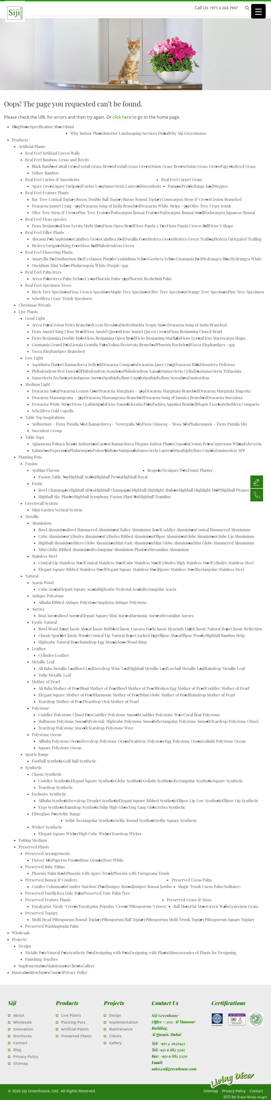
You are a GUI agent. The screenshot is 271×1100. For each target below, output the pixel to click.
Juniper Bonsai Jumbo (152, 886)
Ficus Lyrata (191, 338)
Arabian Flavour (46, 470)
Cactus (103, 443)
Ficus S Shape (221, 225)
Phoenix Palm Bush (49, 873)
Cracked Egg (146, 635)
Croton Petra (200, 443)
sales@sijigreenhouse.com (174, 1068)
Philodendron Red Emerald (56, 371)
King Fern (71, 245)
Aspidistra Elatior (47, 364)
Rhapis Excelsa (209, 404)
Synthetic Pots (81, 952)
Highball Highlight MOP (199, 490)
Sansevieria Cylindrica (182, 371)
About (69, 126)
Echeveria (252, 443)
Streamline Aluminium (169, 549)
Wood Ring (137, 642)
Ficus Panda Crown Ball (188, 225)
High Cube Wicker (95, 833)
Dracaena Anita (45, 391)
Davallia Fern (136, 239)
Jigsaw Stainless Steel (177, 569)
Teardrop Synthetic (55, 787)
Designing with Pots (112, 952)
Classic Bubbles (104, 628)
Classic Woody (78, 635)
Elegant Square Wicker (58, 833)
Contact (56, 972)
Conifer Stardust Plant (87, 886)
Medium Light (37, 384)
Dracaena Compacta (119, 364)
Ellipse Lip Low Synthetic (199, 800)
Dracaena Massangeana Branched (114, 397)
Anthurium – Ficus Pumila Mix (59, 424)
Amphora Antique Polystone (122, 602)
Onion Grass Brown (168, 166)
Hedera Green (160, 239)
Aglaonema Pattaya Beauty (55, 443)
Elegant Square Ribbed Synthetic (148, 800)
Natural (31, 576)
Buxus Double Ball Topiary (99, 199)
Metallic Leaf (43, 661)
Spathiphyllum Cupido (123, 377)
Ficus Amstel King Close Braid (58, 331)
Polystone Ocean (46, 734)
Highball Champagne (113, 490)
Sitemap (20, 1063)
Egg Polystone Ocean (183, 741)
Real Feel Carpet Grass (181, 179)
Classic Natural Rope (212, 628)
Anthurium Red (70, 258)
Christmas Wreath (35, 305)
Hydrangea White (246, 258)
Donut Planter (200, 470)
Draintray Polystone (147, 741)
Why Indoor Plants (87, 133)
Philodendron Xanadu (142, 371)
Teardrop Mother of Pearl (61, 701)
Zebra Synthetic (171, 807)
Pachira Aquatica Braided (174, 404)
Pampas (175, 186)
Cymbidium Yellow (131, 258)
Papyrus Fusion (66, 860)
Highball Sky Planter (56, 496)
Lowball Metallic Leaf (186, 668)
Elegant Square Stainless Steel (131, 569)
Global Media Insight (252, 1097)
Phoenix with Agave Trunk (89, 873)
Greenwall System (41, 503)
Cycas (90, 278)
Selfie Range (70, 813)
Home (25, 126)
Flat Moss (198, 906)
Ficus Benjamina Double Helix (58, 338)
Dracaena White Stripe (52, 404)
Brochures (40, 972)
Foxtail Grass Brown (96, 166)
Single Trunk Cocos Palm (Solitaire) (209, 886)
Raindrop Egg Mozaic (99, 642)
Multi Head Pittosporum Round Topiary (67, 919)
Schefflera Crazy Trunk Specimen (62, 298)
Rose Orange (91, 860)
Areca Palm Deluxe (68, 278)
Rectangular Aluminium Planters (120, 549)
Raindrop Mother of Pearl (212, 694)
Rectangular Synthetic (193, 780)
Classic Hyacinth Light (174, 628)
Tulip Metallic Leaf (54, 675)
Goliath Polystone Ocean (224, 741)
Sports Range (37, 754)
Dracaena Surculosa (224, 397)
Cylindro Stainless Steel (232, 562)
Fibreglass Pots (45, 813)
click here (121, 117)
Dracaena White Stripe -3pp (165, 206)
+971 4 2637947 (172, 1043)
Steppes (221, 186)
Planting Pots (30, 457)
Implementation (33, 965)
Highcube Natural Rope (59, 642)
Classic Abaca (79, 628)
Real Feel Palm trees (43, 272)
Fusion (31, 463)
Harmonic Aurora (145, 615)
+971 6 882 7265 (171, 1049)
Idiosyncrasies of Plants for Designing (202, 952)
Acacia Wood (43, 582)
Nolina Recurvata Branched (132, 344)
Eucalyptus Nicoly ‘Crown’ (55, 906)
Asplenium (64, 239)
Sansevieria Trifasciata (221, 371)
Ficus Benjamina (46, 225)
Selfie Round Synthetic (135, 820)
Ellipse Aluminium (169, 536)
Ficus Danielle (118, 404)
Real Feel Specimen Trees (48, 285)
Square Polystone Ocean (60, 747)
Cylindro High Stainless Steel (185, 562)
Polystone (40, 708)
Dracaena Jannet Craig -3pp (56, 206)
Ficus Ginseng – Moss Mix (165, 424)
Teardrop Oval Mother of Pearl (111, 701)
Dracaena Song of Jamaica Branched (175, 397)
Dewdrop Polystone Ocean (105, 741)
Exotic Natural (44, 622)
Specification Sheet (47, 126)
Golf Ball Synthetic (80, 761)
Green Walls (218, 906)
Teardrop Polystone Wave (111, 728)
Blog (17, 1049)
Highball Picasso (234, 490)
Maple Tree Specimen (130, 291)
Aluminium (41, 523)
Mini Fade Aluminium (134, 543)
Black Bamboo (44, 166)
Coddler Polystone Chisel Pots (65, 714)
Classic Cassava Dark (136, 628)
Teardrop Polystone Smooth (63, 728)
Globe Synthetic (129, 780)
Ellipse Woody (192, 635)
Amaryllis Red (44, 258)
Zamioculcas (198, 377)
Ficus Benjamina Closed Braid (195, 331)
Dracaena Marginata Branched (172, 391)
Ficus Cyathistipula (89, 404)
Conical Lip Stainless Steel (61, 562)
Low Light (34, 357)
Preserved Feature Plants (48, 899)
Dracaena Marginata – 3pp (121, 391)
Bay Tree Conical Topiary (54, 199)
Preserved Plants (34, 846)
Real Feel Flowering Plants (49, 252)
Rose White (113, 860)
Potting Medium (33, 840)
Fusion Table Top (53, 476)
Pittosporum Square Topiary (230, 919)
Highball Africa (82, 490)
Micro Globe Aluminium (94, 543)
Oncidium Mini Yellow (51, 265)
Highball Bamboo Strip (225, 635)
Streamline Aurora (177, 615)
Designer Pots (175, 470)
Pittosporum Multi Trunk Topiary (175, 919)
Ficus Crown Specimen (90, 291)
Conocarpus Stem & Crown (186, 199)
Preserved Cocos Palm (191, 879)
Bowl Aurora (70, 615)
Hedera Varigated (47, 245)
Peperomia (59, 450)
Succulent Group (47, 430)
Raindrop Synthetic (82, 807)
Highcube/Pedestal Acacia (120, 589)
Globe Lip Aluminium (235, 536)
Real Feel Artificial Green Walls (52, 153)
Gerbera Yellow (162, 258)
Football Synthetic (48, 761)
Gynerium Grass (243, 906)
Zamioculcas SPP (230, 450)
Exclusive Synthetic (49, 794)
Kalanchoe (41, 450)
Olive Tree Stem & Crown (55, 212)
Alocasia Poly (43, 239)
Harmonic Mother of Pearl (117, 694)
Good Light (35, 318)
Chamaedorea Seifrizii (82, 364)
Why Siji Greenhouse (187, 133)
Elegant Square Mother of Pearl (66, 694)
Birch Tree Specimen (50, 291)
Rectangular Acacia (159, 589)
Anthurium (87, 443)
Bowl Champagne (53, 490)
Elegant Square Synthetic (93, 780)
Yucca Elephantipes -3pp (213, 344)
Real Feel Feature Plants (47, 192)
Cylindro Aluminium (86, 536)
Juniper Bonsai (120, 886)
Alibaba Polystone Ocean (60, 741)
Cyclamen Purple (99, 258)
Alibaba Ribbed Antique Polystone (67, 602)
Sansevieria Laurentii (123, 186)
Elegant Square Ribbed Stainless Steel (71, 569)
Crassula (181, 443)
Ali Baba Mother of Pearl (59, 688)
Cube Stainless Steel (142, 562)
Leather (39, 648)
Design (25, 946)
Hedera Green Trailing (193, 239)
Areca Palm (42, 278)
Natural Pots (58, 952)
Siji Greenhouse (46, 22)
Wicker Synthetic (47, 827)
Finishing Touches (41, 959)
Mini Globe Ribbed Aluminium (65, 549)
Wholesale (21, 932)
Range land (204, 186)
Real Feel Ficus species (45, 219)
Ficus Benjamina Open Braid (110, 338)
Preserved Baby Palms (45, 866)
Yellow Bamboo (45, 172)
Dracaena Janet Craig (155, 364)
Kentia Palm (141, 404)
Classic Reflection (246, 628)
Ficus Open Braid (118, 225)
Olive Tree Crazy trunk (210, 206)
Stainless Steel (44, 556)
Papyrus (227, 166)
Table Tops (34, 437)
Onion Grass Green (203, 166)
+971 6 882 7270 (173, 1056)
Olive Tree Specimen (168, 291)
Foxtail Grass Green (132, 166)
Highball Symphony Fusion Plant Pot (106, 496)
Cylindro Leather (53, 655)
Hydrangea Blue (216, 258)
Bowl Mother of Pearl (137, 688)
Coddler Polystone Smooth (116, 714)
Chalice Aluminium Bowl (139, 529)
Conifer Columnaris (49, 886)
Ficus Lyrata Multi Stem (82, 225)
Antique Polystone (48, 595)
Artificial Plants (32, 146)
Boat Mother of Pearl (99, 688)
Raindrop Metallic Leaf (225, 668)
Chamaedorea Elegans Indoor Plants (141, 443)
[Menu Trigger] (258, 11)
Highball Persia (108, 476)
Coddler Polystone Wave (161, 714)
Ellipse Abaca (168, 635)
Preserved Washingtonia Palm (51, 926)
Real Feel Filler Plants (44, 232)
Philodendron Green (115, 245)
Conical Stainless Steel (104, 562)
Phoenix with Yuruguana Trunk (141, 873)
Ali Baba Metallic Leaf (57, 668)
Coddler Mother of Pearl (227, 688)
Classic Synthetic (47, 774)
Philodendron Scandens (102, 371)
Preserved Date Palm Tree (106, 893)
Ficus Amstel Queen (102, 331)
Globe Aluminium (201, 536)
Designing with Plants (149, 952)
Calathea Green (87, 239)
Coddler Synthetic (54, 780)
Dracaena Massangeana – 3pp (58, 397)
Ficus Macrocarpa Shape (224, 338)
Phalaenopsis (81, 450)
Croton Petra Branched (72, 324)
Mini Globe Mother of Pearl (165, 694)
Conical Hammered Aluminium (223, 529)
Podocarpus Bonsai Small (182, 212)
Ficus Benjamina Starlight (158, 338)
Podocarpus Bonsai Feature (135, 212)
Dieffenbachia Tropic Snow (144, 324)
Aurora (38, 609)
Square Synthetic (228, 780)
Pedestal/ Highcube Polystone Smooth (122, 721)
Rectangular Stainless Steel (220, 569)
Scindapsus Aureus (86, 377)
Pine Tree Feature (94, 212)
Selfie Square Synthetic (176, 820)
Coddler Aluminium (178, 529)
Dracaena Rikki (187, 364)
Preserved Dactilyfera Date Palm (54, 893)
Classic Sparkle (51, 635)
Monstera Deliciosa (218, 364)
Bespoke (154, 470)
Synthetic (33, 767)
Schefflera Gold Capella (52, 410)
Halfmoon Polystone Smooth (63, 721)
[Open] (257, 481)
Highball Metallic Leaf (148, 668)
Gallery (88, 965)
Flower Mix (42, 860)
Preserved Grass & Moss (189, 899)
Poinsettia (101, 450)
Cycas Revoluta (106, 324)
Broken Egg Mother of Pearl (181, 688)
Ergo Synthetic (51, 807)
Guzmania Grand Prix (51, 344)
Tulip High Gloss (113, 807)
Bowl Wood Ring (52, 628)
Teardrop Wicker (126, 833)
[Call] (257, 494)
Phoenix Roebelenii (173, 344)
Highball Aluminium (55, 543)
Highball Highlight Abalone (155, 490)
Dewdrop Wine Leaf (111, 668)
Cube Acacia (48, 589)
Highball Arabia (82, 476)
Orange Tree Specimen (207, 291)
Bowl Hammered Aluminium (92, 529)
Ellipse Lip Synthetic (240, 800)
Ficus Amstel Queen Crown (144, 331)
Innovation (21, 972)
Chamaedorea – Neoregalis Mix (114, 424)
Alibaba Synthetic (53, 800)
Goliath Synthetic (158, 780)
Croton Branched (226, 199)
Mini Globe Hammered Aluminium (223, 543)
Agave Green (43, 186)
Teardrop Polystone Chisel (234, 721)
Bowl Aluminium (52, 529)
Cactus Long (93, 186)
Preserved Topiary (41, 913)
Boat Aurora (48, 615)
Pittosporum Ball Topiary (124, 919)
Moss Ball (88, 245)
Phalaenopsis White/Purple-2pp (99, 265)
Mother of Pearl (46, 681)
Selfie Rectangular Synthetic (90, 820)
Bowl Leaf (84, 668)
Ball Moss (181, 906)
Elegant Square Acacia (78, 589)
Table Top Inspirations (45, 417)
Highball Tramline (155, 496)
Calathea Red (112, 239)
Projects (19, 939)
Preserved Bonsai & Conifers (51, 879)
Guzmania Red (189, 258)
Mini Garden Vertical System (57, 509)
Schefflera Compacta (241, 404)
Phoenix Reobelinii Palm (149, 278)
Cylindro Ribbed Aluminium (128, 536)
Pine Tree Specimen (246, 291)
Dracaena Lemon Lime (78, 391)
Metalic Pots (36, 952)
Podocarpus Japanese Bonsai (229, 212)
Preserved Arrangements (47, 853)
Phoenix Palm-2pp (112, 278)
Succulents (151, 186)
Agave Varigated (68, 186)
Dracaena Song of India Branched (110, 206)
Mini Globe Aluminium (173, 543)
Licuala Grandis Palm (89, 344)
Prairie (188, 186)
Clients (76, 965)
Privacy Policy (75, 972)
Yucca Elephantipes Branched (58, 351)
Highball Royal (134, 476)
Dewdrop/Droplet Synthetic (94, 800)
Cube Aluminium (53, 536)
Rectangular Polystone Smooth (183, 721)
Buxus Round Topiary (142, 199)
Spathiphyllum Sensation (165, 377)
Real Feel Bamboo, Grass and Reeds (57, 159)
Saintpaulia (128, 450)
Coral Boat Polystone (201, 714)
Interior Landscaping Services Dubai (136, 133)
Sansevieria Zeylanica (51, 377)
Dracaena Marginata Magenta (224, 391)
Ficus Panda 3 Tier (150, 225)
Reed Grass (245, 166)
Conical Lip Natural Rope (113, 635)
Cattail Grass (67, 166)
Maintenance (58, 965)
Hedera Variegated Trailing (237, 239)
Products (20, 139)
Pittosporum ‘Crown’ (148, 906)
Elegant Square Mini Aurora (105, 615)
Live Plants (28, 311)
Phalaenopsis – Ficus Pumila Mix (218, 424)
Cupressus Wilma (228, 443)
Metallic (32, 516)
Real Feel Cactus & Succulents (52, 179)
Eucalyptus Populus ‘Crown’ (104, 906)
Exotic (37, 483)
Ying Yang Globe (142, 807)
